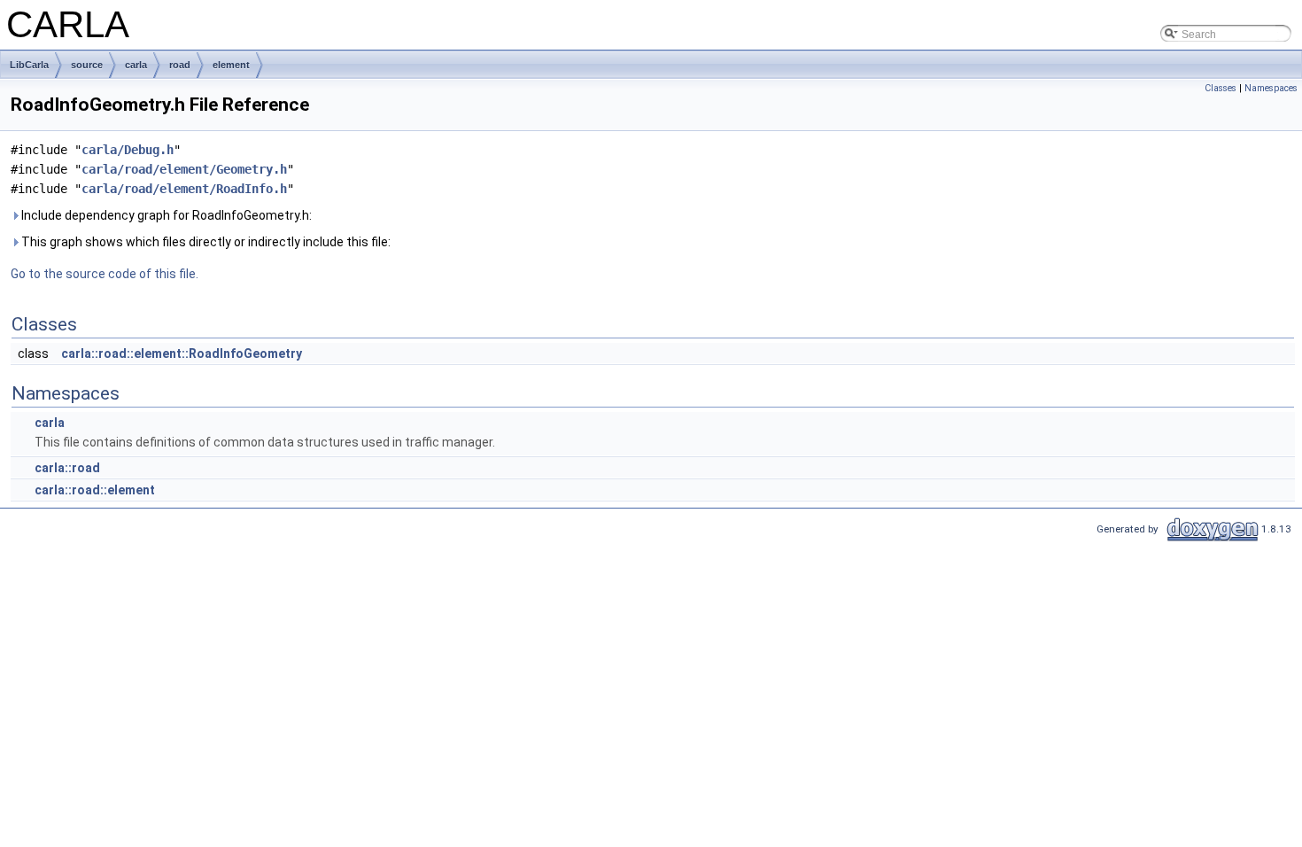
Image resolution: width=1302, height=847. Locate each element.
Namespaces (1271, 88)
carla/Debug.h (127, 150)
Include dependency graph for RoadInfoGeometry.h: (165, 215)
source (87, 64)
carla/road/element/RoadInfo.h (184, 189)
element (231, 64)
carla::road (67, 468)
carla (136, 64)
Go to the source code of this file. (104, 274)
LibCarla (29, 64)
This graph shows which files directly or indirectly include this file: (205, 242)
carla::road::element (95, 490)
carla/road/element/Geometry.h (184, 169)
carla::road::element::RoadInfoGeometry (181, 353)
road (179, 64)
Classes (1220, 88)
